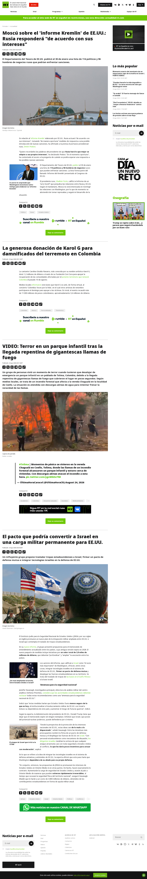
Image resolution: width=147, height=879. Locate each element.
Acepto (125, 139)
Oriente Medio (57, 799)
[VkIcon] (115, 4)
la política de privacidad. (128, 139)
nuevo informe (30, 647)
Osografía (121, 198)
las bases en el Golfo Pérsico (78, 676)
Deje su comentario (55, 232)
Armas (23, 799)
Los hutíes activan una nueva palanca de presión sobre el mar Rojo (128, 114)
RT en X (18, 865)
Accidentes (24, 501)
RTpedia (43, 851)
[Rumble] (119, 4)
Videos (42, 844)
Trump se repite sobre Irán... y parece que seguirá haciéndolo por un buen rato (128, 225)
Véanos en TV (105, 5)
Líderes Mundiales (46, 854)
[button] (128, 34)
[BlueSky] (129, 4)
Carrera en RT (69, 850)
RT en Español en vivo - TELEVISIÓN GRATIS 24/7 (124, 47)
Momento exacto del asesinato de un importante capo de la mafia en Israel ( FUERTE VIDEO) (128, 73)
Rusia (32, 212)
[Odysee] (125, 844)
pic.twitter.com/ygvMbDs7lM (43, 477)
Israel (76, 663)
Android (91, 838)
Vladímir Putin (62, 181)
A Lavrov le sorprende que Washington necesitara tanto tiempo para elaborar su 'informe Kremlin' (23, 186)
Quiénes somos (70, 838)
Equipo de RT (132, 11)
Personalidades (46, 310)
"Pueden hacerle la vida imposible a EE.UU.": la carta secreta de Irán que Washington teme (127, 84)
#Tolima (24, 464)
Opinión (81, 11)
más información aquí (82, 875)
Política (23, 212)
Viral (34, 11)
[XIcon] (122, 4)
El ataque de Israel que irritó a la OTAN (23, 743)
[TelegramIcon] (126, 4)
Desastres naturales (50, 501)
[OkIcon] (133, 4)
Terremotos (60, 310)
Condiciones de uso (71, 853)
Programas (56, 11)
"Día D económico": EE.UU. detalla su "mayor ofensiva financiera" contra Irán (127, 104)
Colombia (24, 310)
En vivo (33, 5)
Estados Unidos (44, 212)
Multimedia (104, 11)
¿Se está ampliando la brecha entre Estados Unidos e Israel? (22, 681)
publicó (76, 165)
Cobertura (68, 847)
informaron (36, 284)
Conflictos (80, 799)
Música (34, 310)
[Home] (5, 5)
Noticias (13, 11)
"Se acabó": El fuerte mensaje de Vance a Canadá (128, 94)
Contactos (68, 841)
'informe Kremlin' (37, 138)
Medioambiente (78, 501)
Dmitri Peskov (29, 146)
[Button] (94, 4)
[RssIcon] (143, 844)
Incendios (65, 501)
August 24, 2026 (74, 482)
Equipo (67, 844)
